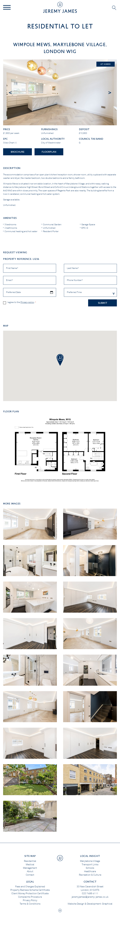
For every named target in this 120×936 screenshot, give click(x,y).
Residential (30, 861)
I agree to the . (21, 302)
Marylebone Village (90, 861)
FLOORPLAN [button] (49, 151)
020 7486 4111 (90, 893)
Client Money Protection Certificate (30, 893)
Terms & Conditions (30, 903)
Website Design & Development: (85, 903)
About (30, 871)
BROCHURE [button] (17, 151)
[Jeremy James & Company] (60, 7)
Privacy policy (27, 302)
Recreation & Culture (90, 874)
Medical (30, 864)
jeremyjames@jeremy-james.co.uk (90, 896)
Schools (90, 868)
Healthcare (90, 871)
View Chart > (10, 142)
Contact (30, 874)
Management (30, 868)
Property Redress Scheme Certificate (30, 890)
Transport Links (90, 864)
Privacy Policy (30, 900)
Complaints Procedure (30, 896)
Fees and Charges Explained (30, 886)
